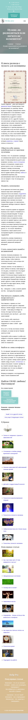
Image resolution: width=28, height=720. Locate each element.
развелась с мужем (12, 141)
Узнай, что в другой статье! (14, 414)
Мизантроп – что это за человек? (15, 683)
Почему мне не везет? (10, 588)
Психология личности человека (13, 515)
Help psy (9, 20)
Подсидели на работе (10, 660)
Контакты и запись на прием (6, 393)
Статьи (18, 44)
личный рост (20, 362)
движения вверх (6, 106)
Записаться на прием (14, 15)
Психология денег (9, 646)
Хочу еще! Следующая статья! (14, 417)
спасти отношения (19, 162)
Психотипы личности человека (12, 543)
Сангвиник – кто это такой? (15, 695)
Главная (10, 44)
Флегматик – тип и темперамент (15, 697)
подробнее (22, 194)
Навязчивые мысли (9, 601)
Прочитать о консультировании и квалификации (9, 400)
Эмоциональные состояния (11, 576)
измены (23, 172)
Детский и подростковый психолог (14, 484)
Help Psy (14, 674)
